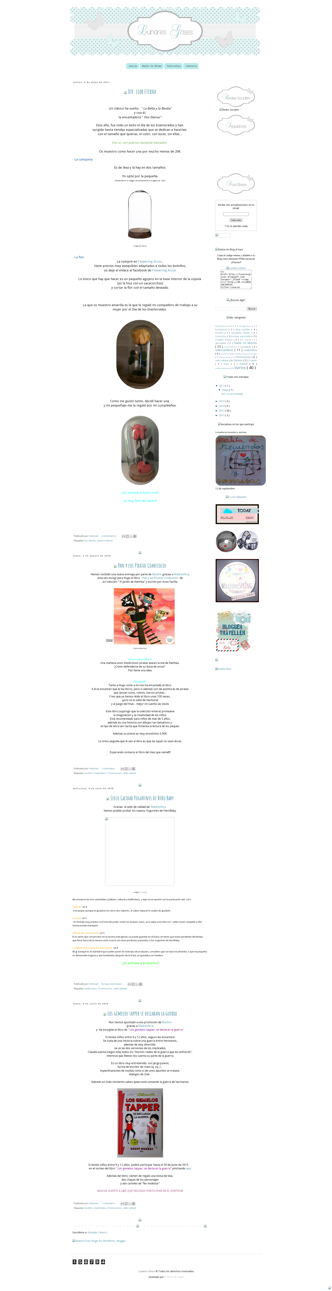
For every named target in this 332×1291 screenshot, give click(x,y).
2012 (222, 415)
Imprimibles (230, 347)
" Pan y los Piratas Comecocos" (159, 578)
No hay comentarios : (112, 983)
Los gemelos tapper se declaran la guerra (141, 1013)
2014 (222, 406)
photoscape (251, 353)
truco (227, 363)
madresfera (100, 773)
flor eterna (90, 540)
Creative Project (224, 339)
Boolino (157, 574)
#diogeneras (245, 326)
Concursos (221, 336)
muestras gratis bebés (231, 353)
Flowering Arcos (150, 261)
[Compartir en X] (131, 536)
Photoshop (225, 357)
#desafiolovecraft (224, 326)
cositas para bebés (242, 336)
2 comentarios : (109, 536)
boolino (89, 773)
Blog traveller (244, 329)
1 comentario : (108, 768)
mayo (225, 389)
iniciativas (246, 346)
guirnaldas (221, 343)
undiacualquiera (223, 368)
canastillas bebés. (241, 332)
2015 (222, 401)
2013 (222, 410)
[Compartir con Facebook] (135, 536)
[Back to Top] (329, 1288)
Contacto (191, 66)
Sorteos (238, 360)
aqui (188, 1168)
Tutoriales (174, 66)
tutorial (244, 363)
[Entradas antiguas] (205, 1226)
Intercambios (224, 350)
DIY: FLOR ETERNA (141, 92)
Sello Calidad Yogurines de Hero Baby (141, 798)
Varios (240, 367)
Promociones (115, 773)
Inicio (133, 66)
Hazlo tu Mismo (152, 66)
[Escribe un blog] (127, 536)
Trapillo (253, 360)
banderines (222, 329)
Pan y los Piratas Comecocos (141, 565)
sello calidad (129, 773)
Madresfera (181, 574)
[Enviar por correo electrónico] (123, 536)
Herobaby (143, 892)
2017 (222, 385)
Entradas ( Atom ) (97, 1232)
